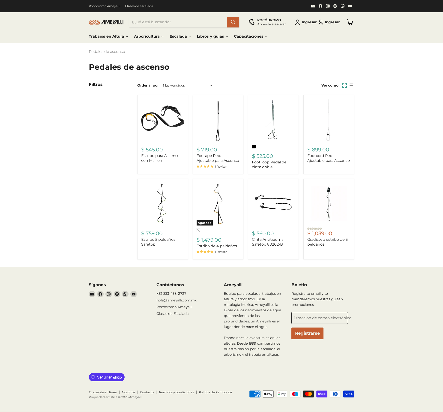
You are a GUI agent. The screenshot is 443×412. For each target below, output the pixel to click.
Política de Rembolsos (215, 392)
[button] (329, 22)
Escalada (179, 36)
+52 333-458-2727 (171, 293)
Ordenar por (148, 85)
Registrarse (307, 333)
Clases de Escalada (172, 313)
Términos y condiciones (176, 392)
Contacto (147, 392)
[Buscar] (233, 22)
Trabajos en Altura (107, 36)
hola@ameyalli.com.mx (176, 300)
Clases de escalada (139, 6)
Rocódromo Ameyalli (104, 6)
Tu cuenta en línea (103, 392)
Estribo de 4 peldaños (217, 246)
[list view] (351, 85)
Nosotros (128, 392)
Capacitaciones (249, 36)
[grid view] (344, 85)
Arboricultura (147, 36)
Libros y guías (211, 36)
